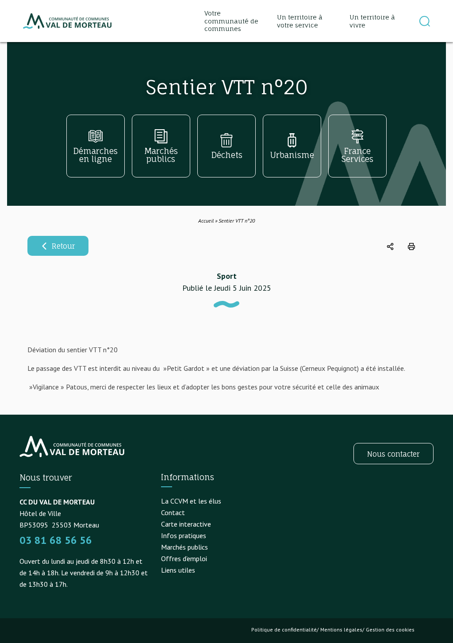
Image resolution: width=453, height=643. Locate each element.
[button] (425, 21)
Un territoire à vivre (372, 21)
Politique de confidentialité (284, 629)
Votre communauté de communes (231, 20)
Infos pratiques (183, 535)
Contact (173, 512)
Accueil (206, 220)
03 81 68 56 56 (55, 540)
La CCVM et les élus (191, 501)
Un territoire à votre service (299, 21)
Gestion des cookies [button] (390, 629)
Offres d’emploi (184, 558)
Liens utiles (178, 570)
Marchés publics (184, 547)
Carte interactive (186, 524)
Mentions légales (341, 629)
